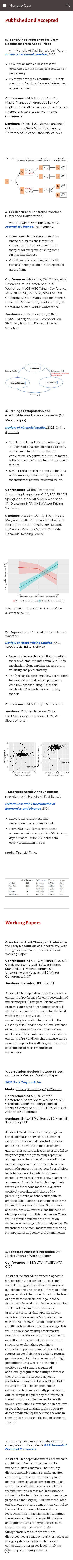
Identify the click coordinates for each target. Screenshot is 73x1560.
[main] (36, 21)
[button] (4, 5)
